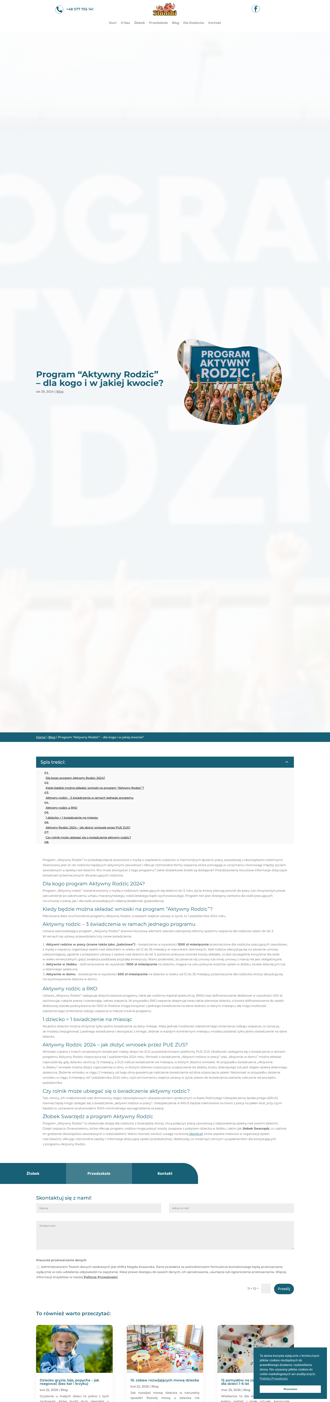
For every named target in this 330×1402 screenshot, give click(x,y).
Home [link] (41, 737)
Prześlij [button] (284, 1289)
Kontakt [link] (214, 23)
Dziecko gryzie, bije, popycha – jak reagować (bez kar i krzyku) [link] (69, 1382)
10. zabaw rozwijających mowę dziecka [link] (164, 1380)
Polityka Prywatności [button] (274, 1378)
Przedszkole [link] (158, 23)
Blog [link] (175, 23)
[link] (165, 18)
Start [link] (113, 23)
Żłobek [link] (139, 23)
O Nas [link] (125, 23)
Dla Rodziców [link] (193, 23)
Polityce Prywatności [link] (101, 1277)
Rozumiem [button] (290, 1389)
